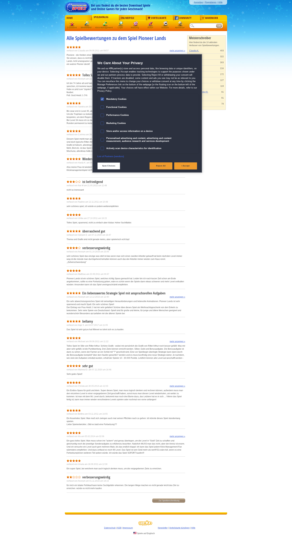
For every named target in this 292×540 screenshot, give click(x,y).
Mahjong (135, 24)
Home (70, 18)
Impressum (128, 528)
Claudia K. (194, 50)
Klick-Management (105, 24)
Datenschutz (110, 528)
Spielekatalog (101, 17)
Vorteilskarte (158, 18)
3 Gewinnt (72, 24)
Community (185, 18)
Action (150, 24)
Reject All (161, 166)
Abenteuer (180, 24)
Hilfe (220, 2)
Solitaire (165, 24)
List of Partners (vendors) (110, 156)
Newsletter (163, 528)
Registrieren (210, 2)
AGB (119, 528)
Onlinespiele (127, 18)
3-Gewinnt (72, 28)
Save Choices (108, 166)
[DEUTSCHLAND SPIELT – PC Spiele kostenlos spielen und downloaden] (77, 6)
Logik (121, 24)
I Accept (186, 166)
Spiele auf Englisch (146, 533)
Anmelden (198, 2)
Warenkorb (211, 18)
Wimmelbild (87, 24)
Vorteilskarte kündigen (179, 528)
